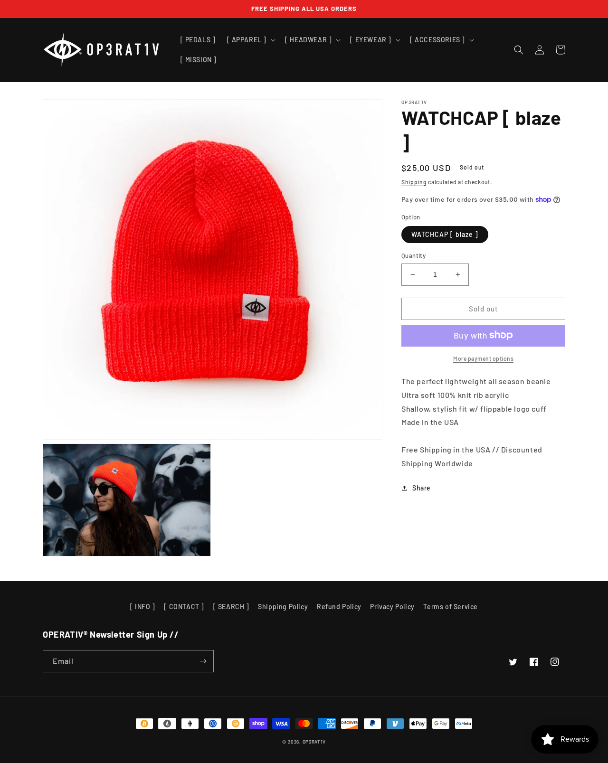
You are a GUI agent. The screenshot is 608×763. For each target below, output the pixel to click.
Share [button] (421, 488)
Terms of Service (450, 607)
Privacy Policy (392, 607)
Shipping (414, 182)
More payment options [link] (483, 358)
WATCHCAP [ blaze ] (444, 234)
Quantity (413, 255)
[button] (250, 40)
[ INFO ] (142, 607)
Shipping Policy (283, 607)
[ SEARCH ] (231, 607)
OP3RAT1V (314, 741)
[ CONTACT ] (184, 607)
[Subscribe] (202, 661)
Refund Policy (339, 607)
